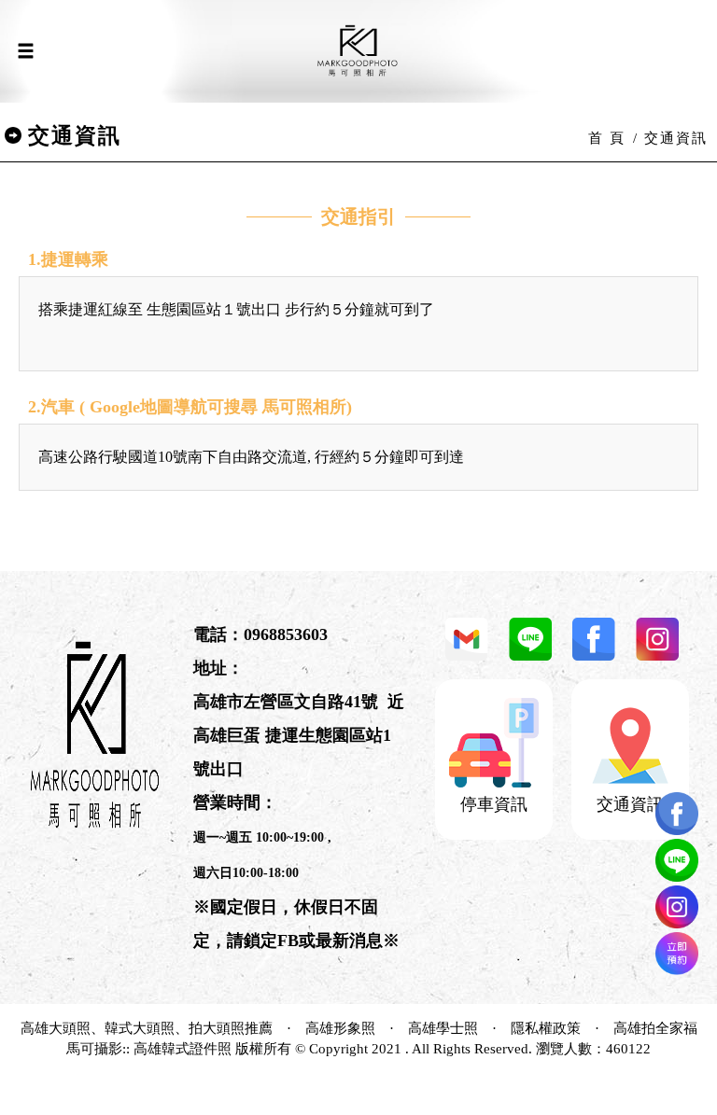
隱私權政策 (546, 1028)
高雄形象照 (340, 1028)
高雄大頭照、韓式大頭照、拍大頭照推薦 (147, 1028)
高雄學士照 (443, 1028)
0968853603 (286, 634)
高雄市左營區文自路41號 (285, 701)
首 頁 (607, 138)
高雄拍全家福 (655, 1028)
